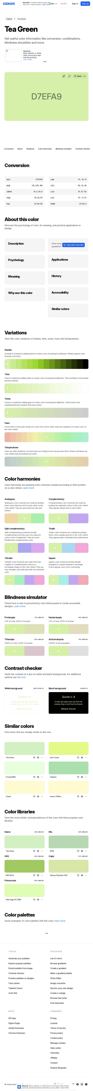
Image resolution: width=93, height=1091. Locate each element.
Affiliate (53, 1058)
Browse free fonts (58, 998)
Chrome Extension (16, 1033)
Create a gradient (58, 968)
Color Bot (12, 993)
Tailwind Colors (15, 988)
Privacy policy (56, 1033)
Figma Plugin (14, 1023)
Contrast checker (82, 149)
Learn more (28, 488)
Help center (55, 1048)
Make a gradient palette (61, 973)
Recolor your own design (61, 988)
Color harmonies (45, 149)
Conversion (9, 149)
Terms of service (58, 1028)
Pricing (53, 1018)
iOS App (12, 1018)
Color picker (14, 983)
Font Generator (57, 1003)
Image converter (58, 983)
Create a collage (58, 993)
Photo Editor (55, 978)
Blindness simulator (64, 149)
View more (59, 921)
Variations (30, 149)
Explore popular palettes (19, 963)
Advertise (54, 1053)
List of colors (56, 958)
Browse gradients (58, 963)
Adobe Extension (16, 1028)
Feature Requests (58, 1068)
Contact (54, 1063)
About (19, 149)
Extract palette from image (20, 968)
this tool (21, 677)
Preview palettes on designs (21, 978)
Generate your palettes (19, 958)
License (53, 1023)
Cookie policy (56, 1038)
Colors (9, 19)
